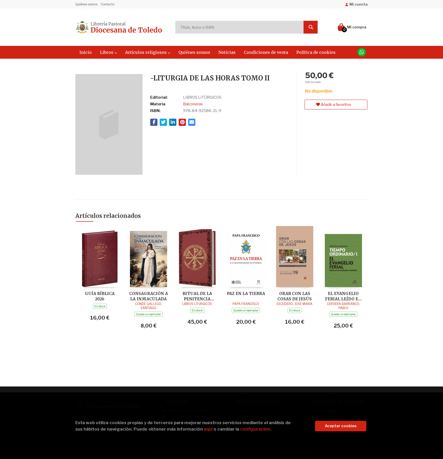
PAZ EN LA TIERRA (246, 293)
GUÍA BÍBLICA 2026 (100, 296)
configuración (255, 429)
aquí (208, 429)
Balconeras (193, 104)
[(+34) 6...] (361, 52)
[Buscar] (311, 27)
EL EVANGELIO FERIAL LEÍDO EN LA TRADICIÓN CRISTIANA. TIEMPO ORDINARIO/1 (343, 296)
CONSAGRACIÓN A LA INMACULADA (148, 296)
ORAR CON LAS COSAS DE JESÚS (294, 296)
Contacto (107, 4)
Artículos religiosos (146, 52)
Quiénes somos (86, 4)
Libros (107, 52)
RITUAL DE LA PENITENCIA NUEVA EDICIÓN (197, 296)
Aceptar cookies (341, 426)
